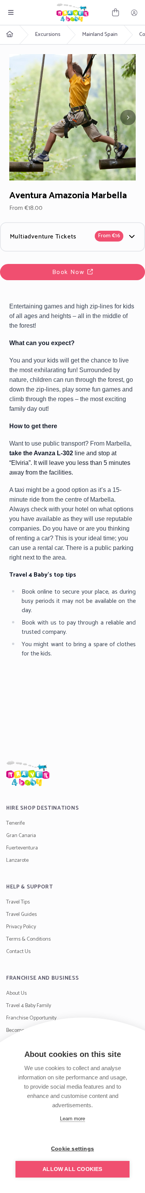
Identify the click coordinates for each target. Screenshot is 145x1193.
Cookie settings (72, 1149)
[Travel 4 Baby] (72, 12)
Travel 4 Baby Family (28, 1005)
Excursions (47, 35)
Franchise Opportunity (31, 1018)
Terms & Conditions (28, 939)
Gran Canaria (21, 835)
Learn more (72, 1119)
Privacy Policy (21, 926)
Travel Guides (21, 914)
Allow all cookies (72, 1169)
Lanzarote (17, 860)
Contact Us (18, 951)
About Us (16, 993)
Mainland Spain (100, 35)
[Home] (72, 773)
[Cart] (115, 12)
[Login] (134, 12)
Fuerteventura (22, 848)
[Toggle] (11, 12)
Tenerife (15, 823)
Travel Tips (18, 902)
